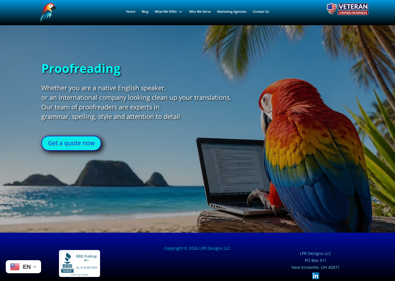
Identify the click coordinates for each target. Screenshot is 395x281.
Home (130, 12)
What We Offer (166, 12)
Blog (145, 12)
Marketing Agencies (231, 12)
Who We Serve (200, 12)
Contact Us (261, 12)
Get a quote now (71, 143)
